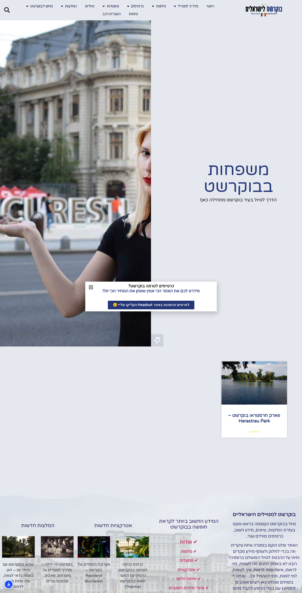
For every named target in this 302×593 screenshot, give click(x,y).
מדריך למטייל (188, 6)
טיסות (133, 14)
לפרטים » (254, 431)
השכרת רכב (111, 14)
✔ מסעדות (188, 560)
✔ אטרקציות (189, 569)
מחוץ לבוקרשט (41, 6)
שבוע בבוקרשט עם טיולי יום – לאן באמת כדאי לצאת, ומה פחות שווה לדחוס (18, 575)
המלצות (71, 6)
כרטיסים (137, 6)
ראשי (210, 6)
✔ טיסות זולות (188, 578)
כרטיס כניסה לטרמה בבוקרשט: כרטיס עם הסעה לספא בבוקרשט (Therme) (133, 575)
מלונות (161, 6)
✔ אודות (188, 542)
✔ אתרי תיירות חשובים (189, 588)
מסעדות (113, 6)
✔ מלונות (189, 551)
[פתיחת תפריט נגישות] (8, 584)
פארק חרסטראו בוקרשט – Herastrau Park (254, 418)
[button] (7, 10)
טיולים (89, 6)
